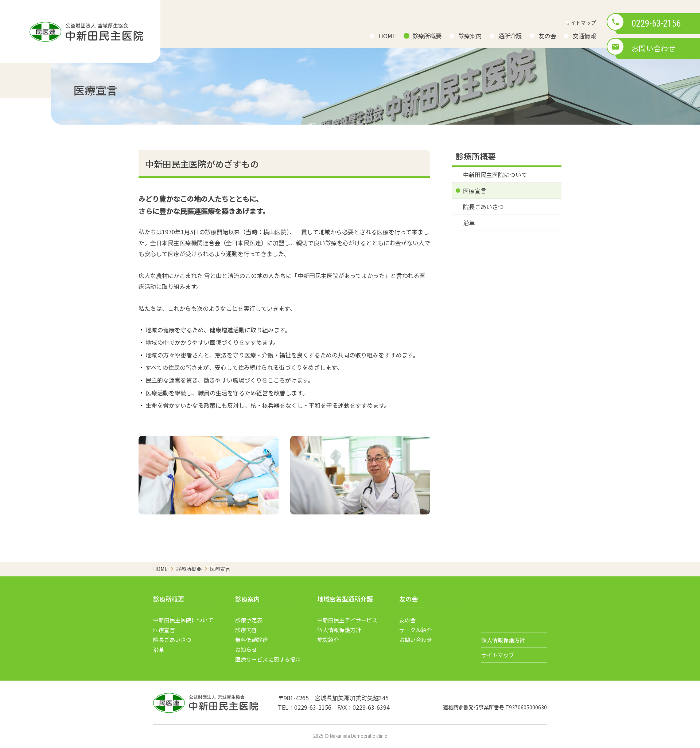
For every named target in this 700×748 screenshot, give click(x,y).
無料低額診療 (251, 639)
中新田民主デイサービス (347, 620)
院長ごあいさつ (483, 206)
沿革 (469, 222)
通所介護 (510, 35)
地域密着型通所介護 (345, 598)
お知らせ (246, 649)
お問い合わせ (653, 48)
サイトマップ (580, 22)
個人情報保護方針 (339, 630)
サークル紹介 (415, 630)
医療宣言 (474, 190)
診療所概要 (427, 35)
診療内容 (246, 630)
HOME (387, 35)
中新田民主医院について (495, 174)
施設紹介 (328, 639)
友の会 (547, 35)
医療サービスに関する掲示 (268, 659)
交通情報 (584, 35)
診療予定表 (248, 620)
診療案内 (470, 35)
